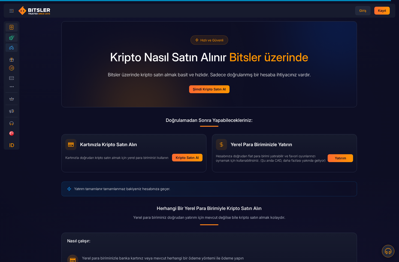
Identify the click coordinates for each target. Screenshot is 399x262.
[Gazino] (12, 27)
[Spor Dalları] (12, 37)
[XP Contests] (12, 68)
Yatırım (340, 158)
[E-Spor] (12, 47)
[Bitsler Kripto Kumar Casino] (36, 10)
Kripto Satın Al (187, 158)
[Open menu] (11, 10)
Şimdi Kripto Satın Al (209, 89)
